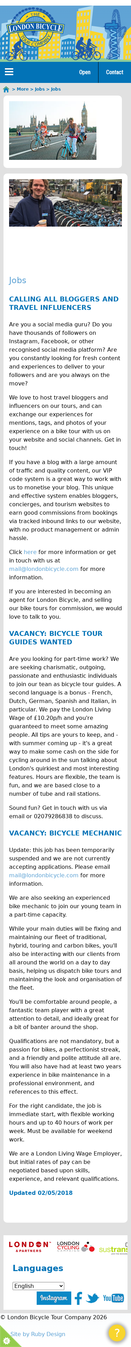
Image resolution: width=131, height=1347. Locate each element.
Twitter (93, 1298)
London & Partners (30, 1246)
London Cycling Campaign (76, 1247)
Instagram (54, 1298)
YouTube (113, 1298)
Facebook (78, 1298)
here (30, 552)
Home (6, 89)
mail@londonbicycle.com (44, 569)
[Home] (35, 29)
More (23, 89)
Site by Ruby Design (37, 1334)
